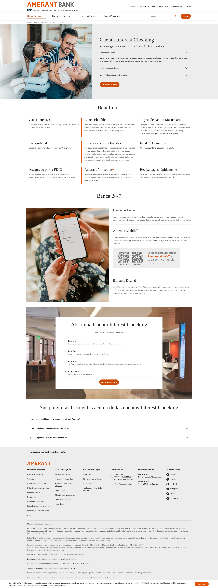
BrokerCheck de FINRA (81, 564)
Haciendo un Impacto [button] (35, 501)
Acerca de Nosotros (160, 6)
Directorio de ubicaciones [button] (65, 495)
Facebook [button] (173, 484)
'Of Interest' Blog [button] (177, 498)
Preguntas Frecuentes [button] (64, 479)
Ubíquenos (131, 6)
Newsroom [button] (31, 497)
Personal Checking (46, 22)
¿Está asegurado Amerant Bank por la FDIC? (49, 438)
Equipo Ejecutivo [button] (33, 492)
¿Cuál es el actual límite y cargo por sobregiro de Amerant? (55, 419)
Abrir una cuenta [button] (109, 84)
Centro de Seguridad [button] (63, 499)
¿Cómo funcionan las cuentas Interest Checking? (51, 428)
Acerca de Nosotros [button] (35, 474)
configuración (59, 585)
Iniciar (186, 16)
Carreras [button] (30, 479)
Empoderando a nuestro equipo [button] (39, 506)
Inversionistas (176, 6)
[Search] (175, 16)
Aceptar (201, 584)
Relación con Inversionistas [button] (38, 488)
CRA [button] (29, 515)
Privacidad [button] (87, 474)
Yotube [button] (172, 493)
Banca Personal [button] (35, 16)
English (188, 6)
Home (29, 22)
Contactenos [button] (60, 490)
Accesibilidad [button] (88, 483)
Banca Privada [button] (111, 16)
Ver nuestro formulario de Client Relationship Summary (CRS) (51, 568)
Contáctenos (144, 6)
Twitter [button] (173, 474)
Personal (36, 22)
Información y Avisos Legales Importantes (48, 452)
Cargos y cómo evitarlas (109, 68)
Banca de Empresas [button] (61, 16)
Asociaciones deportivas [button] (37, 483)
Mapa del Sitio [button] (60, 504)
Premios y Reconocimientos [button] (38, 511)
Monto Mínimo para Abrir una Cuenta (115, 75)
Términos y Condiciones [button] (92, 479)
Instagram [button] (174, 489)
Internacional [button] (87, 16)
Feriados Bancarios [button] (62, 474)
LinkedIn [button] (173, 479)
